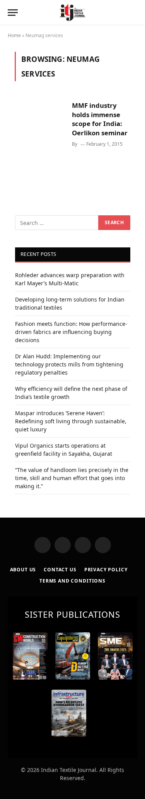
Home (14, 35)
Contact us (60, 569)
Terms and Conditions (72, 581)
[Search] (136, 12)
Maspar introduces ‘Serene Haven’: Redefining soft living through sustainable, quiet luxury (70, 421)
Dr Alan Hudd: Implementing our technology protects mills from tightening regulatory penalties (69, 364)
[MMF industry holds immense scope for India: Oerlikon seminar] (40, 137)
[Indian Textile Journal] (72, 12)
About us (23, 569)
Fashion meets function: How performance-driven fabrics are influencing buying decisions (71, 332)
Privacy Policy (106, 569)
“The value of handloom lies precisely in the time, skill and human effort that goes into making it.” (71, 478)
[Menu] (13, 12)
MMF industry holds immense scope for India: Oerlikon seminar (100, 119)
